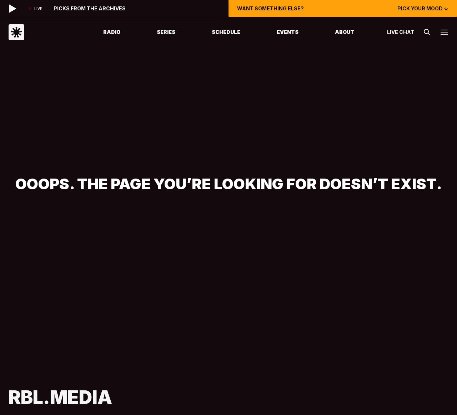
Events (287, 32)
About (344, 32)
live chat (400, 32)
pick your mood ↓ (422, 8)
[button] (444, 32)
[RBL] (47, 32)
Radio (111, 32)
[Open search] (427, 32)
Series (166, 32)
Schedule (226, 32)
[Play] (13, 8)
